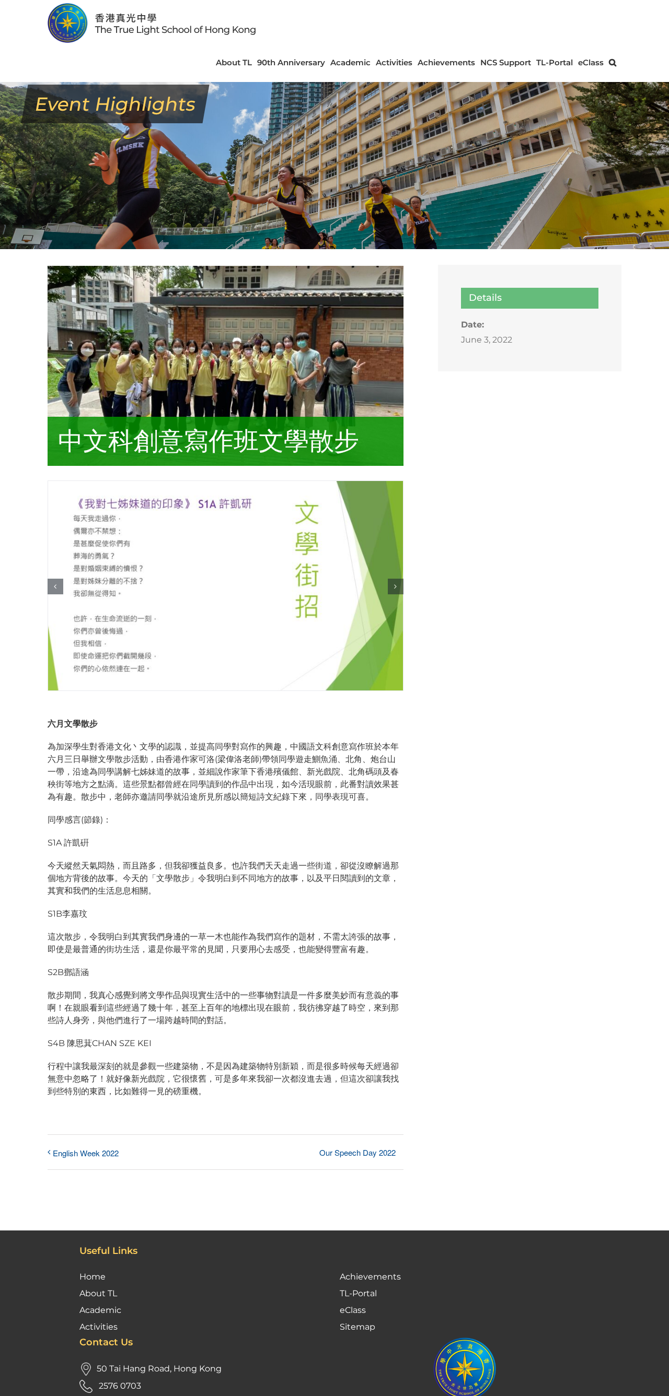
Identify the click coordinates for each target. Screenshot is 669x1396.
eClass (353, 1310)
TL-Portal (358, 1293)
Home (92, 1277)
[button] (612, 62)
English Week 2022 (86, 1152)
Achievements (370, 1277)
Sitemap (357, 1327)
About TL (98, 1293)
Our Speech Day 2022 (357, 1152)
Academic (100, 1310)
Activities (98, 1327)
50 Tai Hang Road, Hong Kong (159, 1369)
